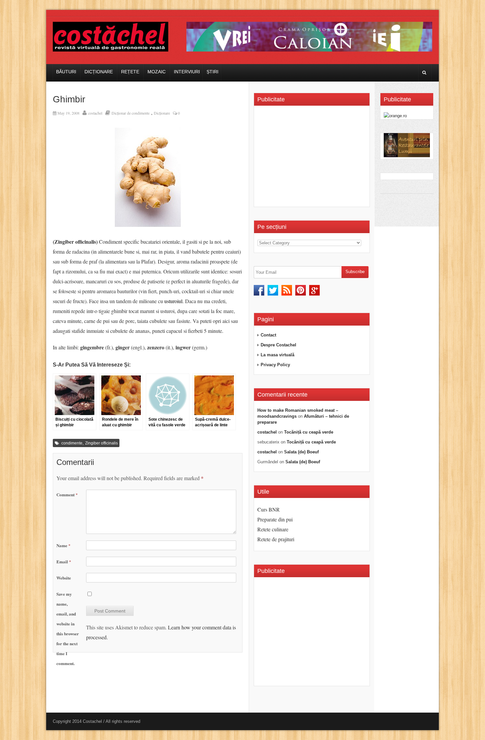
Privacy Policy (275, 364)
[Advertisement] (312, 158)
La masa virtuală (277, 354)
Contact (268, 335)
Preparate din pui (275, 519)
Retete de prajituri (275, 539)
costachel (95, 113)
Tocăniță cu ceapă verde (308, 432)
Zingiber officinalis (101, 443)
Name (63, 545)
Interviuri (187, 71)
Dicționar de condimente (130, 113)
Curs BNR (268, 509)
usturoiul (173, 301)
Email (63, 561)
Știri (212, 71)
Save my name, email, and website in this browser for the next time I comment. (67, 628)
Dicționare (98, 71)
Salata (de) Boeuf (301, 451)
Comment (67, 494)
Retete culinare (272, 529)
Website (63, 578)
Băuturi (66, 71)
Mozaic (156, 71)
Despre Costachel (278, 344)
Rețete (130, 71)
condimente (71, 443)
